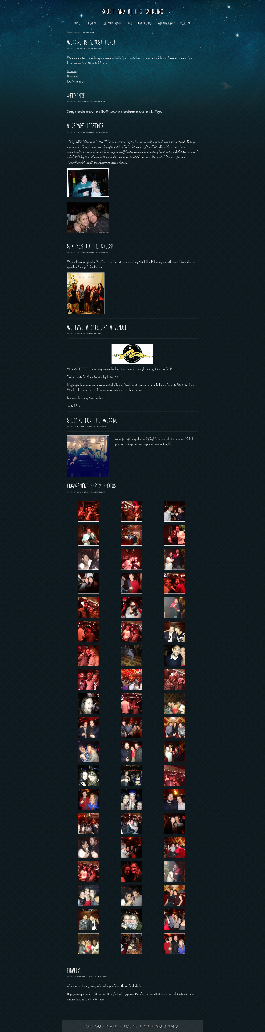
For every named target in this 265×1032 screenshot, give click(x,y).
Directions (72, 76)
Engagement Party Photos (91, 486)
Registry (185, 23)
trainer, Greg (166, 444)
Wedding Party (166, 23)
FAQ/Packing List (76, 81)
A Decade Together (85, 126)
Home (77, 23)
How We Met (145, 23)
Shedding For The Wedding (92, 420)
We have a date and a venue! (96, 327)
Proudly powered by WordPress (104, 1026)
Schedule (71, 71)
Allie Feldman (88, 33)
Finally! (74, 970)
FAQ (130, 23)
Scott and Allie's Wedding (133, 11)
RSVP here (98, 999)
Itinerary (90, 23)
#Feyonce (76, 95)
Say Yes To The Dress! (90, 246)
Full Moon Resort (112, 23)
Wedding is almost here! (91, 42)
